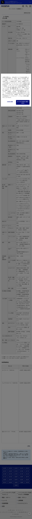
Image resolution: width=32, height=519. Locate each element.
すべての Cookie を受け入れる (22, 102)
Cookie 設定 (10, 101)
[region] (16, 90)
